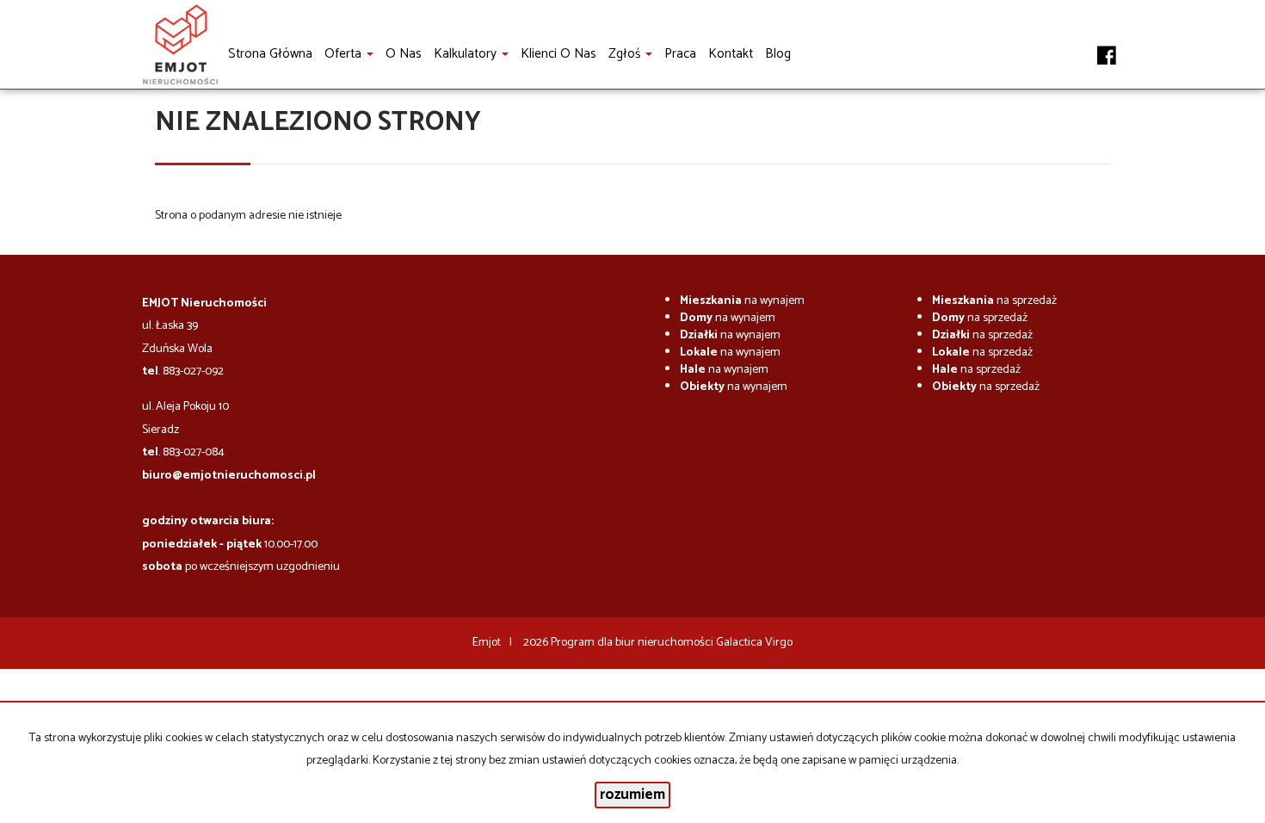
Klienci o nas (558, 54)
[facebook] (1106, 45)
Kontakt (730, 54)
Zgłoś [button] (626, 54)
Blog (778, 54)
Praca (680, 54)
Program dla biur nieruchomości (633, 643)
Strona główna (270, 54)
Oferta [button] (344, 54)
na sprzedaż (994, 301)
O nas (404, 54)
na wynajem (742, 301)
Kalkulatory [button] (467, 54)
